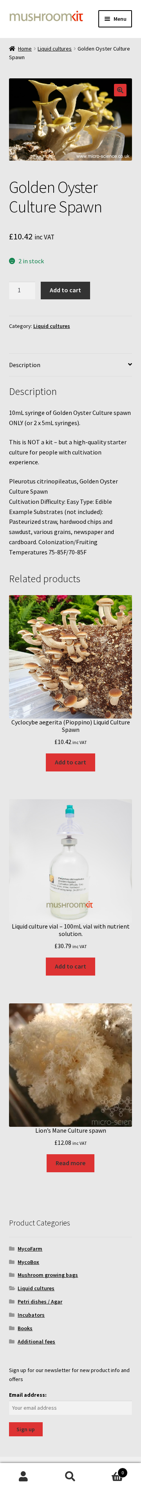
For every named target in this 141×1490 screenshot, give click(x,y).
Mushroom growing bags (48, 1274)
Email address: (28, 1394)
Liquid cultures (55, 48)
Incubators (31, 1314)
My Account (23, 1476)
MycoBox (28, 1262)
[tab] (70, 365)
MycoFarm (30, 1248)
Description (24, 365)
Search (70, 1476)
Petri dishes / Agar (40, 1301)
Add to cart (65, 290)
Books (25, 1328)
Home (25, 48)
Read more (70, 1163)
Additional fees (36, 1341)
